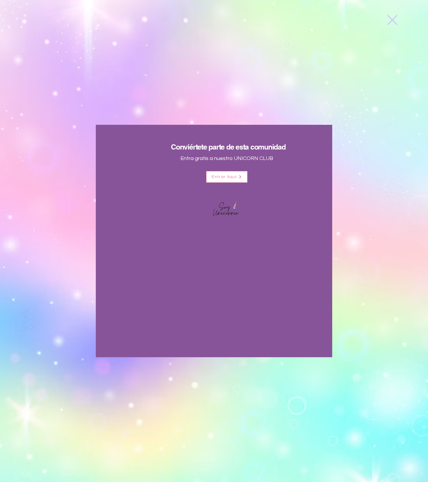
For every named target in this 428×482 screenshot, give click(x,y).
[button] (392, 20)
